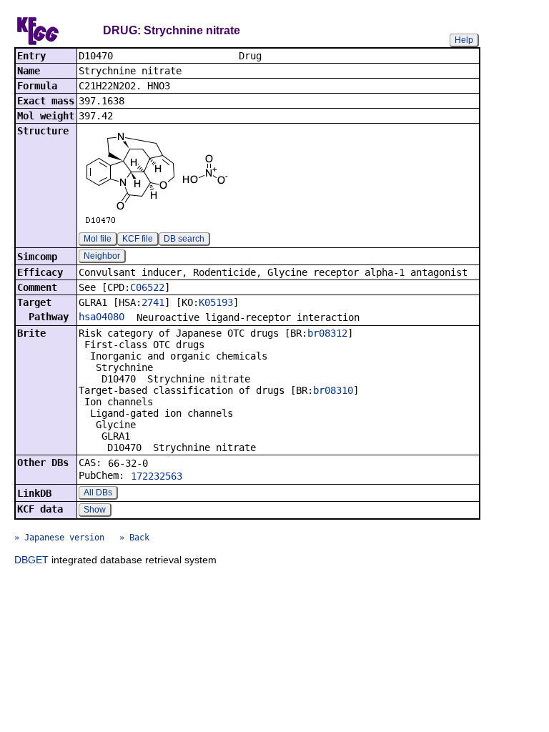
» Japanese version (59, 538)
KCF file (137, 239)
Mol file (98, 239)
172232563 (156, 476)
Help (464, 40)
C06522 (147, 287)
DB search (184, 239)
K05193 (216, 302)
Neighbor (102, 256)
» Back (134, 538)
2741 (153, 302)
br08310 (333, 390)
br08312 (327, 333)
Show (95, 510)
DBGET (31, 559)
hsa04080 (101, 316)
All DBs (98, 493)
